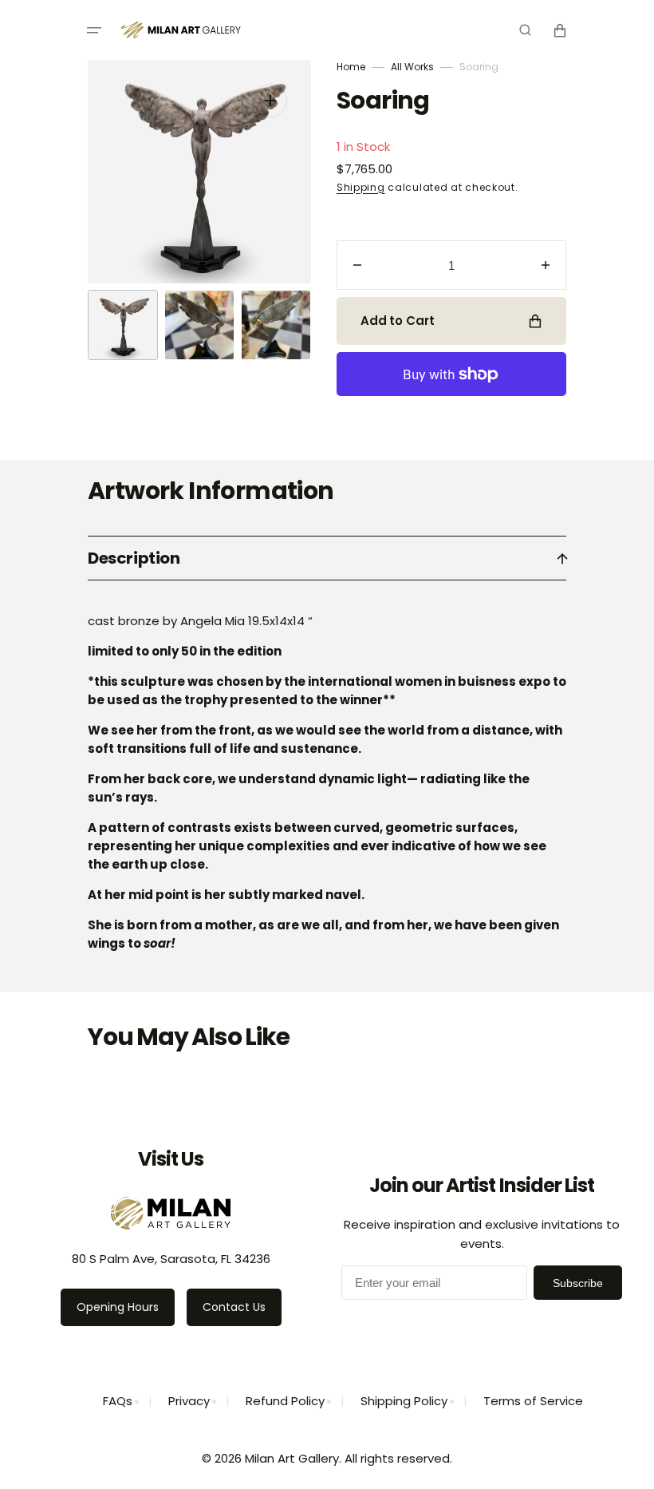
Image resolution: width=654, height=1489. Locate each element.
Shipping (361, 187)
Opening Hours (118, 1307)
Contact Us (234, 1307)
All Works (412, 66)
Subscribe (578, 1283)
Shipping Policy (403, 1400)
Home (351, 66)
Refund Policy (285, 1400)
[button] (94, 30)
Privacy (189, 1400)
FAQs (117, 1400)
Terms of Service (533, 1400)
